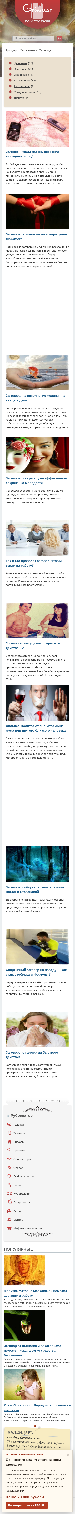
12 (58, 1101)
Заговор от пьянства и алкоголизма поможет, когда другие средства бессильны (32, 1350)
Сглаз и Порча (22, 1159)
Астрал (17, 1211)
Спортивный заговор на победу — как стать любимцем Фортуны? (36, 971)
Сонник (18, 1185)
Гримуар (11, 50)
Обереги (18, 1167)
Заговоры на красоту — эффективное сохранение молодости (36, 480)
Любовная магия (24, 1176)
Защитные (20, 69)
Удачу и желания (25, 92)
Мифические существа (27, 1228)
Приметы (19, 1150)
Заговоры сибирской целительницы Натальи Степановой (35, 889)
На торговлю (22, 86)
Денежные (20, 63)
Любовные (21, 74)
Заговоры (19, 1133)
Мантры (18, 1219)
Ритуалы (18, 1142)
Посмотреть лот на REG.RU (26, 1505)
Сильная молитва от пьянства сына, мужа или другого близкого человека (36, 728)
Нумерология (21, 1193)
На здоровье (22, 80)
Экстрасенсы (21, 1202)
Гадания (18, 1124)
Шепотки (19, 97)
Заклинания (27, 50)
